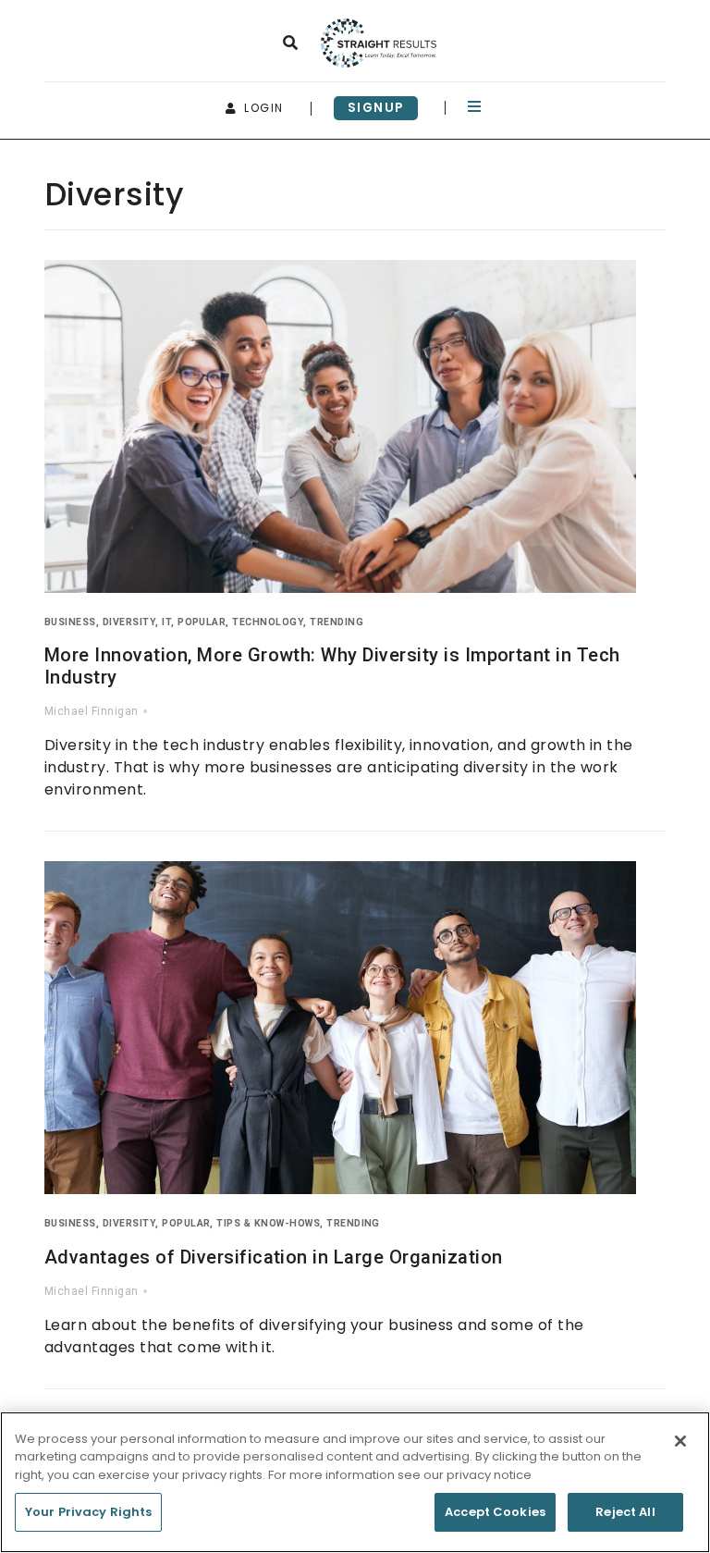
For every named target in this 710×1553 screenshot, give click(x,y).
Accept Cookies (495, 1512)
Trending (336, 622)
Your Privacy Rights (88, 1512)
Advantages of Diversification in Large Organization (273, 1257)
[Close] (680, 1441)
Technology (267, 622)
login (261, 108)
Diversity (129, 622)
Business (70, 622)
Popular (202, 622)
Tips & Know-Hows (268, 1223)
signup (376, 108)
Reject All (625, 1512)
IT (166, 622)
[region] (355, 1482)
